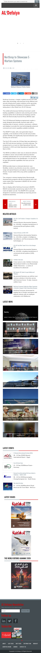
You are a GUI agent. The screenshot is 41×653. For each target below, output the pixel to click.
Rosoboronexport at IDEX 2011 (26, 204)
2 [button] (20, 43)
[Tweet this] (14, 92)
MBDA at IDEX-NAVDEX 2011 (13, 206)
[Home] (10, 13)
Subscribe (11, 633)
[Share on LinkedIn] (20, 92)
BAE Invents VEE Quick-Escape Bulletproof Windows (24, 273)
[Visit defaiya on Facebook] (6, 92)
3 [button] (23, 43)
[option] (20, 29)
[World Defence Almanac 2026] (21, 575)
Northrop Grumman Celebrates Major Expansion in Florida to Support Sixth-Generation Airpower (25, 287)
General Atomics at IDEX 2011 (21, 233)
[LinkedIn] (3, 621)
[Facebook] (15, 621)
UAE (13, 68)
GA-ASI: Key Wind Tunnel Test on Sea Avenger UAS (25, 246)
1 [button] (18, 43)
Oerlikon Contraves (18, 260)
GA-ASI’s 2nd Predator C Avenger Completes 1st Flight (26, 219)
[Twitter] (9, 621)
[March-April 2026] (21, 515)
